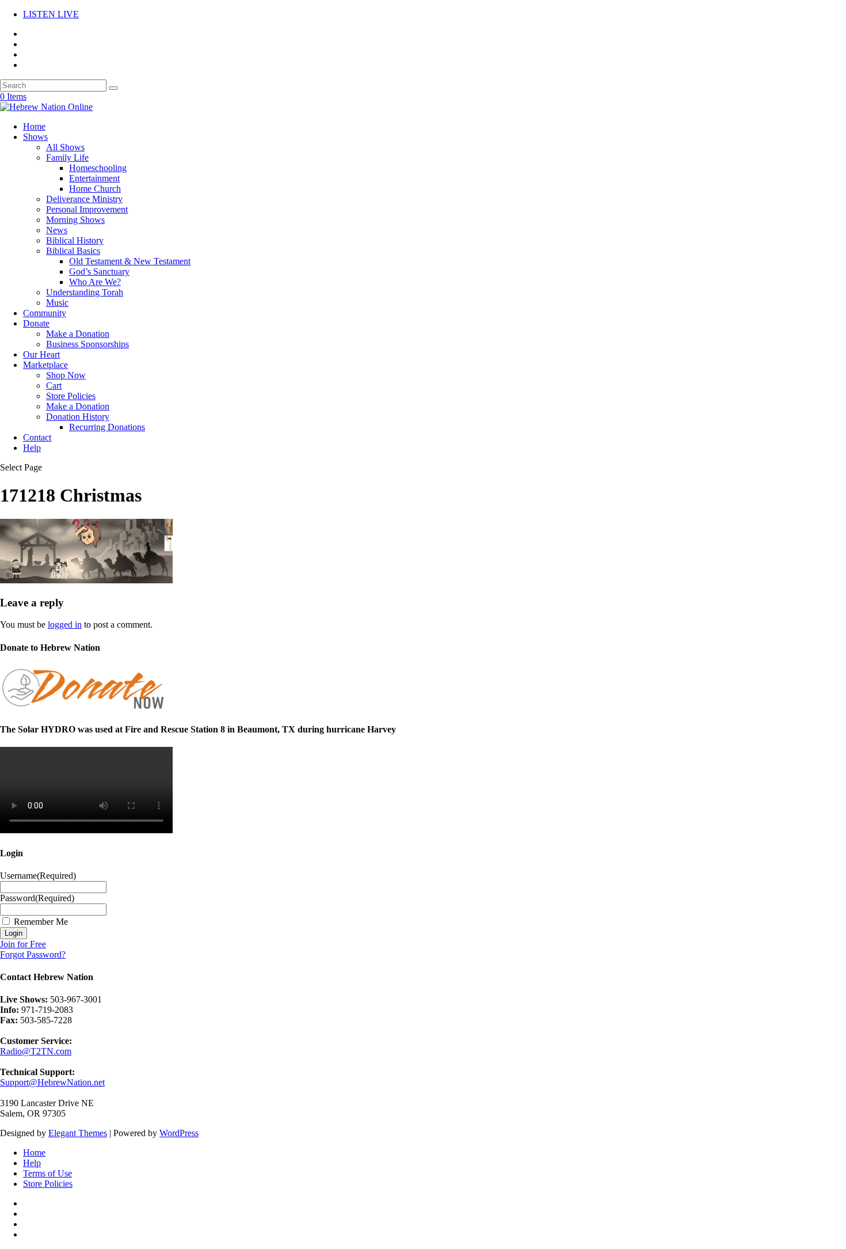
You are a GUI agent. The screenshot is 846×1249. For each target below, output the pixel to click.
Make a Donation (77, 334)
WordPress (179, 1133)
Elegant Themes (77, 1133)
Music (57, 302)
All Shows (65, 147)
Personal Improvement (87, 209)
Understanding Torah (84, 292)
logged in (65, 624)
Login (13, 933)
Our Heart (41, 354)
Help (32, 448)
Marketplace (45, 365)
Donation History (77, 417)
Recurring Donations (107, 427)
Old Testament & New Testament (129, 261)
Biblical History (75, 240)
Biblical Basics (73, 251)
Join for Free (23, 944)
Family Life (67, 157)
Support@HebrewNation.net (52, 1082)
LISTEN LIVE (51, 14)
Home (34, 126)
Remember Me (41, 922)
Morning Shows (75, 220)
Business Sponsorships (87, 344)
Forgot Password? (33, 954)
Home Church (95, 188)
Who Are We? (95, 282)
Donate (36, 323)
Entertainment (94, 178)
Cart (54, 385)
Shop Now (66, 375)
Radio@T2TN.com (35, 1051)
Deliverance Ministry (84, 199)
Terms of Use (47, 1173)
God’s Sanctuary (99, 271)
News (56, 230)
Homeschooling (98, 168)
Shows (35, 137)
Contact (37, 437)
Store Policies (71, 396)
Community (44, 313)
